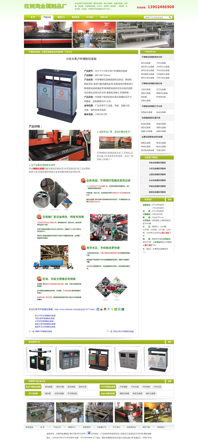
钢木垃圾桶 (161, 146)
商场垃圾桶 (161, 124)
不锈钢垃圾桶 (34, 52)
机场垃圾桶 (145, 124)
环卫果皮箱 (72, 393)
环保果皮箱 (161, 97)
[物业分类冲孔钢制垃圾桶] (157, 372)
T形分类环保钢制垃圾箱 (45, 318)
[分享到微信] (115, 309)
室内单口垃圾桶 (147, 67)
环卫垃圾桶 (161, 89)
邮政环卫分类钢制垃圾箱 (45, 327)
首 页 (33, 17)
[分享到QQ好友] (105, 309)
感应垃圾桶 (145, 93)
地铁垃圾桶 (161, 127)
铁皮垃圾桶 (161, 143)
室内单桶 (71, 387)
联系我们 (161, 427)
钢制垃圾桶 (145, 143)
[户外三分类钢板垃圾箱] (68, 372)
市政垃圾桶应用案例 (157, 163)
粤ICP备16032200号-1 (78, 434)
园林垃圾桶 (161, 131)
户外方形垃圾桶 (162, 78)
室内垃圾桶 (145, 63)
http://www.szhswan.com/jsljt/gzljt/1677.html (75, 309)
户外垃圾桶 (161, 63)
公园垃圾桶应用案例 (157, 174)
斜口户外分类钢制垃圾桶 (45, 316)
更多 (170, 342)
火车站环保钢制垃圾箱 (44, 321)
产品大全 (47, 17)
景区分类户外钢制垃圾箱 (123, 331)
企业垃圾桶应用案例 (157, 180)
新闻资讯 (75, 17)
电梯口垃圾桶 (146, 131)
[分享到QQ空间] (112, 309)
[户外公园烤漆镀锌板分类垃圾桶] (127, 372)
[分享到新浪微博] (101, 309)
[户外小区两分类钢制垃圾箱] (39, 372)
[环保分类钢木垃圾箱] (98, 372)
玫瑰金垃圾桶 (146, 112)
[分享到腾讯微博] (108, 309)
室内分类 (82, 387)
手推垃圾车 (161, 150)
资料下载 (146, 427)
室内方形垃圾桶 (147, 78)
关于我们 (90, 17)
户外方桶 (134, 387)
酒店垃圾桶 (145, 127)
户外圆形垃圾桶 (162, 74)
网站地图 (147, 434)
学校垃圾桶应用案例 (157, 186)
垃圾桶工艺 (101, 427)
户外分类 (157, 387)
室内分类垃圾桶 (147, 70)
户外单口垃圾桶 (162, 67)
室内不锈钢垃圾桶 (33, 387)
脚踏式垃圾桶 (162, 93)
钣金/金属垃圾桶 (108, 393)
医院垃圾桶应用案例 (157, 192)
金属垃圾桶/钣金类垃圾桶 (52, 52)
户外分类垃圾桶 (162, 70)
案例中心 (61, 17)
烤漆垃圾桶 (145, 146)
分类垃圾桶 (145, 89)
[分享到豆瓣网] (123, 309)
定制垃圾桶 (145, 101)
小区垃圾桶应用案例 (157, 168)
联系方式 (104, 17)
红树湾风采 (131, 427)
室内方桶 (60, 387)
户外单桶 (146, 387)
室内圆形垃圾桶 (147, 74)
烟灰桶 (144, 97)
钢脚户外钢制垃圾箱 (43, 331)
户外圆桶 (123, 387)
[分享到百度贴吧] (119, 309)
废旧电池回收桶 (147, 150)
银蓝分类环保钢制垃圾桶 (45, 324)
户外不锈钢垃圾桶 (107, 387)
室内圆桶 (48, 387)
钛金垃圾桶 (161, 112)
